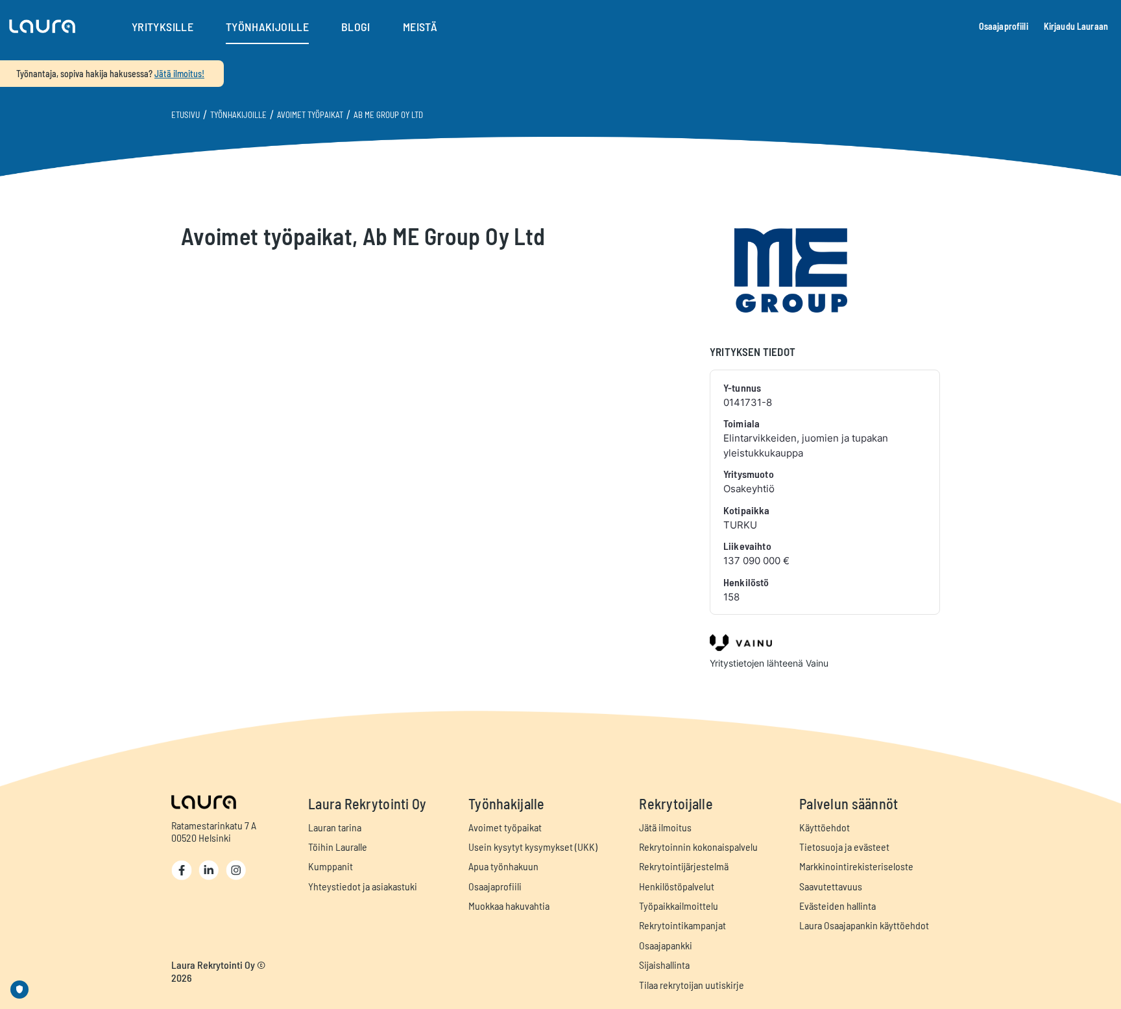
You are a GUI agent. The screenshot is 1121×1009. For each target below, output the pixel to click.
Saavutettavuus (830, 886)
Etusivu (185, 115)
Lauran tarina (334, 827)
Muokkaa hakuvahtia (508, 905)
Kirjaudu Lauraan (1076, 26)
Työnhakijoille (238, 115)
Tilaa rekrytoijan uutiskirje (691, 985)
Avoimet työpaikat (310, 115)
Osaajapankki (665, 945)
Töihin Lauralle (337, 846)
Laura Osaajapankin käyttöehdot (864, 925)
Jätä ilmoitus (665, 827)
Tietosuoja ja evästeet (844, 846)
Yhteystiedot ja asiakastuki (362, 886)
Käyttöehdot (824, 827)
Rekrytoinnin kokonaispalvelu (698, 846)
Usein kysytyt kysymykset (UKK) (532, 846)
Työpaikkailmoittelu (678, 905)
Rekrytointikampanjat (682, 925)
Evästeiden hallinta (837, 905)
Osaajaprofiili (1003, 26)
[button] (42, 27)
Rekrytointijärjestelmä (684, 866)
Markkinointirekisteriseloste (856, 866)
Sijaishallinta (664, 964)
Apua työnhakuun (503, 866)
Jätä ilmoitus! (179, 73)
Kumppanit (330, 866)
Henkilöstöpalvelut (676, 886)
